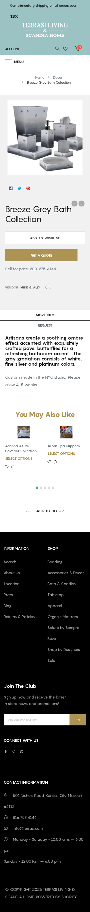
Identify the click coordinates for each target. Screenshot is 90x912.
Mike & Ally (30, 287)
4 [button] (49, 488)
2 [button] (41, 488)
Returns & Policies (19, 616)
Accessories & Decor (66, 572)
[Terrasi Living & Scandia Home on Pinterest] (21, 751)
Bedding (55, 562)
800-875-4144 (43, 269)
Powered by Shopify (56, 896)
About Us (12, 572)
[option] (23, 453)
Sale (51, 660)
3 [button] (45, 488)
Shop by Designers (64, 649)
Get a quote (41, 255)
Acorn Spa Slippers (64, 446)
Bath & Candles (62, 583)
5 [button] (53, 488)
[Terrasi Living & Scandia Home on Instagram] (13, 751)
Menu (19, 62)
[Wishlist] (66, 49)
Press (8, 594)
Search (10, 562)
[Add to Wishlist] (8, 467)
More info (45, 315)
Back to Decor (49, 511)
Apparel (55, 605)
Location (12, 583)
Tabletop (56, 594)
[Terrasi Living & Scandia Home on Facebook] (5, 751)
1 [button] (37, 488)
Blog (7, 605)
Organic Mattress (63, 616)
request (45, 325)
